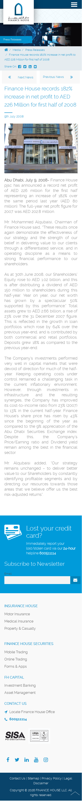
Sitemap (33, 778)
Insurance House (21, 606)
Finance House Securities (28, 644)
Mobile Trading (16, 652)
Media (17, 50)
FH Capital (14, 677)
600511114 (47, 553)
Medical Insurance (18, 621)
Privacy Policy (52, 778)
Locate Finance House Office (32, 712)
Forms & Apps (15, 666)
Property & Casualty (20, 628)
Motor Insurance (17, 614)
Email (8, 573)
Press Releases (35, 50)
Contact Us (17, 778)
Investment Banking (20, 685)
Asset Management (20, 693)
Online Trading (15, 659)
